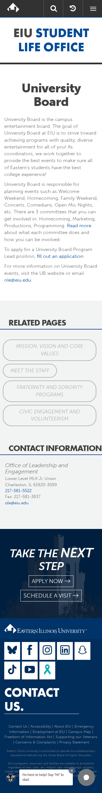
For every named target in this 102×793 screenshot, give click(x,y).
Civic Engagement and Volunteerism (49, 415)
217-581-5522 (18, 490)
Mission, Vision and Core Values (49, 350)
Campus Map (79, 732)
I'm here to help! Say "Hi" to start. (43, 777)
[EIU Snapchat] (82, 651)
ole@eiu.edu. (18, 280)
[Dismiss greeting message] (72, 770)
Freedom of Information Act (28, 737)
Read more (79, 225)
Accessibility (41, 726)
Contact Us (17, 726)
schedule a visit (47, 595)
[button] (86, 777)
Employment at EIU (49, 732)
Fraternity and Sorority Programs (50, 391)
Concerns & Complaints (35, 742)
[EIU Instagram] (47, 651)
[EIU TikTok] (12, 670)
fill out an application (60, 256)
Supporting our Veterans (76, 737)
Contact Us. (31, 699)
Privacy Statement (74, 742)
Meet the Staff (29, 370)
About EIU (62, 726)
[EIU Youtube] (30, 670)
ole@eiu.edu (17, 502)
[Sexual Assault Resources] (47, 670)
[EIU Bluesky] (12, 651)
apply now (47, 581)
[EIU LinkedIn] (65, 651)
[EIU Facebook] (30, 651)
